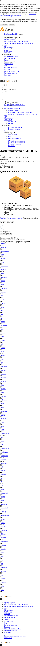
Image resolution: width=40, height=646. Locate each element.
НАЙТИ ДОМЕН (6, 234)
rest (2, 310)
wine (2, 441)
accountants (4, 508)
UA (5, 105)
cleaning (3, 549)
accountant (4, 493)
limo (2, 403)
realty (2, 255)
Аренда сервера (9, 39)
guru (2, 426)
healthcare (4, 277)
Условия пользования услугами (15, 636)
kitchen (3, 389)
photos (3, 519)
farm (2, 552)
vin (2, 560)
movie (3, 258)
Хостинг (7, 69)
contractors (4, 456)
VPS (5, 45)
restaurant (4, 504)
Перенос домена (9, 58)
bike (2, 437)
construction (5, 448)
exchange (4, 288)
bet (2, 314)
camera (3, 471)
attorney (3, 511)
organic (3, 269)
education (4, 366)
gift (2, 363)
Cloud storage (8, 47)
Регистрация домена (11, 56)
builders (3, 374)
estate (2, 430)
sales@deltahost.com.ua (16, 105)
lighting (3, 418)
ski (2, 444)
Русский (20, 34)
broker (3, 523)
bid (2, 344)
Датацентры (8, 64)
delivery (3, 534)
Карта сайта (8, 638)
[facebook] (1, 599)
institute (3, 370)
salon (2, 586)
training (3, 381)
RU (11, 105)
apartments (4, 266)
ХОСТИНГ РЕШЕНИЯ (12, 71)
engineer (3, 474)
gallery (3, 497)
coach (3, 526)
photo (3, 355)
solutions (4, 400)
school (3, 578)
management (5, 251)
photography (5, 515)
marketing (4, 247)
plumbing (4, 411)
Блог (5, 66)
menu (2, 407)
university (4, 571)
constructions (5, 433)
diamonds (4, 463)
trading (3, 489)
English (14, 34)
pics (2, 359)
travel (2, 351)
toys (2, 575)
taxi (2, 485)
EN (8, 105)
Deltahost (3, 218)
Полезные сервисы (10, 73)
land (2, 422)
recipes (3, 415)
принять (11, 25)
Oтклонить (4, 25)
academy (4, 582)
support (3, 396)
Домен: (2, 232)
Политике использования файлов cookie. (18, 15)
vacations (4, 567)
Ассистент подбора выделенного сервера (18, 43)
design (3, 243)
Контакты (7, 75)
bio (2, 296)
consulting (4, 530)
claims (3, 303)
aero (2, 590)
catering (3, 545)
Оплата (6, 60)
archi (2, 299)
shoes (2, 385)
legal (2, 307)
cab (2, 467)
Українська (8, 34)
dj (1, 482)
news (2, 318)
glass (2, 284)
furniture (3, 292)
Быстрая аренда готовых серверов (16, 41)
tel (1, 478)
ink (2, 329)
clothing (3, 459)
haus (2, 273)
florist (3, 556)
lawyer (3, 262)
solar (2, 336)
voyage (3, 377)
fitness (3, 281)
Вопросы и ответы (10, 67)
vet (2, 564)
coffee (3, 340)
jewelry (3, 538)
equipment (4, 452)
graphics (3, 500)
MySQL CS (8, 51)
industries (4, 325)
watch (3, 348)
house (3, 333)
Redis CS (7, 52)
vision (3, 322)
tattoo (2, 392)
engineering (4, 541)
